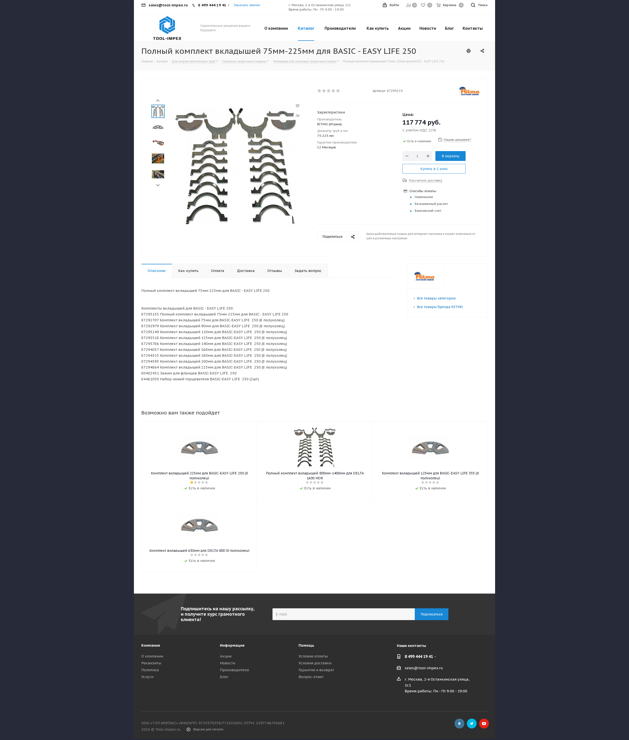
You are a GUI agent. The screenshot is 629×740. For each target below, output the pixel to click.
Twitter (472, 723)
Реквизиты (151, 663)
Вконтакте (459, 723)
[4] (333, 91)
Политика (150, 670)
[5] (338, 91)
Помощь (306, 645)
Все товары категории (436, 298)
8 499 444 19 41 (419, 656)
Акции (225, 656)
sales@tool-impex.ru (424, 668)
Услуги (147, 676)
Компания (150, 645)
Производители (234, 670)
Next (158, 185)
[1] (319, 91)
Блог (224, 676)
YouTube (484, 723)
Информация (232, 645)
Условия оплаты (313, 656)
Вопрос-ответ (311, 676)
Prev (158, 100)
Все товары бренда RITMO (440, 307)
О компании (152, 656)
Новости (227, 663)
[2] (324, 91)
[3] (329, 91)
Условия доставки (315, 663)
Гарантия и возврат (316, 670)
